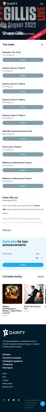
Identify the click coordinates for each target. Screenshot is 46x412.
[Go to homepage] (9, 3)
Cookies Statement (31, 403)
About (4, 374)
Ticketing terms (30, 405)
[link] (23, 60)
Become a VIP (7, 387)
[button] (41, 3)
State (37, 254)
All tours (6, 354)
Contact (5, 380)
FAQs (4, 377)
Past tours (7, 367)
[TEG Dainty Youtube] (13, 400)
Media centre (7, 383)
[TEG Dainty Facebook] (3, 400)
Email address (7, 254)
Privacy (27, 400)
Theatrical (7, 364)
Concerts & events (11, 358)
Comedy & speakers (12, 361)
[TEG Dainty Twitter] (8, 400)
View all (41, 276)
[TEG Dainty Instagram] (18, 400)
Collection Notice (36, 400)
